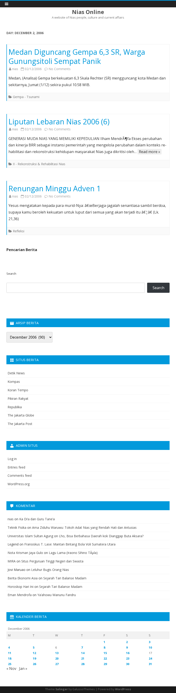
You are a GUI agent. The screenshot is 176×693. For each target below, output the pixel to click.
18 (9, 658)
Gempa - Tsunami (26, 97)
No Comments (60, 69)
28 (82, 664)
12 (34, 653)
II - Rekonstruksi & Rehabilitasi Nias (39, 164)
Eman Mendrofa (20, 595)
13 (56, 653)
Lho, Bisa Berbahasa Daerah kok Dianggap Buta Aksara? (101, 536)
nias (15, 69)
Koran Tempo (18, 390)
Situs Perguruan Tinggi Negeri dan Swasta (52, 561)
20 (56, 658)
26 (34, 664)
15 (105, 653)
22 (105, 658)
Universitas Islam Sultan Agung (30, 536)
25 (9, 664)
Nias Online (88, 12)
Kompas (14, 381)
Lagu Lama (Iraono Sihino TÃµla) (73, 553)
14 (82, 653)
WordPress (123, 689)
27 (56, 664)
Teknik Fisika (17, 527)
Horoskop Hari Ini (20, 586)
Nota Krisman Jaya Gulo (25, 553)
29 (105, 664)
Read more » (149, 151)
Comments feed (20, 475)
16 (127, 653)
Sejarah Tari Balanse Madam (64, 578)
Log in (12, 459)
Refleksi (18, 231)
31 (150, 664)
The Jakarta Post (20, 424)
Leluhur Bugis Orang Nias (50, 569)
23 (127, 658)
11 (9, 653)
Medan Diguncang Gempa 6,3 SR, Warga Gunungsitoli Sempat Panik (76, 56)
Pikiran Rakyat (18, 398)
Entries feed (16, 467)
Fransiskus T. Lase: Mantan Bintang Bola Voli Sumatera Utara (70, 544)
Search (11, 273)
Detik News (16, 373)
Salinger (61, 689)
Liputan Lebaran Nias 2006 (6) (59, 121)
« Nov (11, 668)
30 (127, 664)
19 (34, 658)
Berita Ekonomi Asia (23, 578)
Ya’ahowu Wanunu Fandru (56, 595)
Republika (15, 407)
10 (150, 647)
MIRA (12, 561)
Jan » (23, 668)
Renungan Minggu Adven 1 (54, 188)
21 (82, 658)
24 (150, 658)
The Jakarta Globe (21, 415)
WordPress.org (19, 484)
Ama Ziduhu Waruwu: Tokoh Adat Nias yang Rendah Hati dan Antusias (84, 527)
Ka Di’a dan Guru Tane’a (37, 519)
